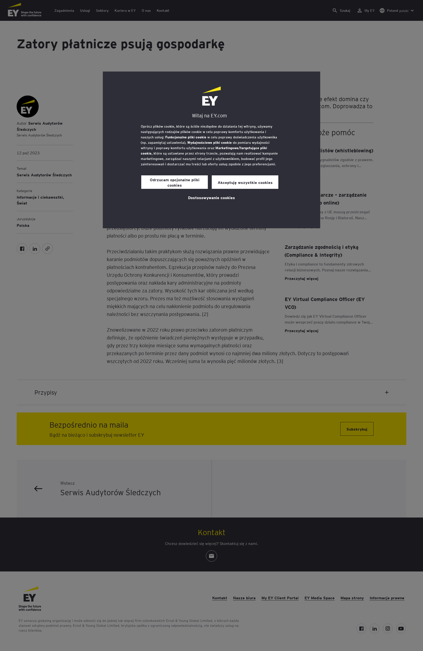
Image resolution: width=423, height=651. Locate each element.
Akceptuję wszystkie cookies (245, 182)
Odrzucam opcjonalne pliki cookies (175, 182)
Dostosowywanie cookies (211, 197)
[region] (211, 150)
